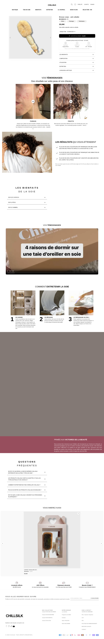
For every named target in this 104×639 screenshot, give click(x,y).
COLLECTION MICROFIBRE (48, 614)
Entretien (64, 617)
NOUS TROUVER (65, 620)
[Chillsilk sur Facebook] (6, 626)
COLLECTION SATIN (46, 620)
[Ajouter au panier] (78, 566)
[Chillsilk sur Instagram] (9, 626)
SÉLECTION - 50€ (87, 9)
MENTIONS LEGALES (86, 626)
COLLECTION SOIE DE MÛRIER (49, 611)
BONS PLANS (74, 9)
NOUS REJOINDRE (66, 623)
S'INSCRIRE (95, 598)
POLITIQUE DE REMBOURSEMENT (89, 623)
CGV (83, 617)
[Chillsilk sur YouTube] (14, 626)
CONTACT (84, 629)
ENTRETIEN (49, 9)
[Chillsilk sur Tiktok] (11, 626)
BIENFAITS (38, 9)
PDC (83, 620)
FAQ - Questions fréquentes (87, 614)
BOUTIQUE (15, 9)
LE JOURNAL (61, 9)
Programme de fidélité (66, 614)
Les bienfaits (64, 611)
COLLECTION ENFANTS (47, 617)
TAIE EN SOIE (26, 9)
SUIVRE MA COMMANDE (87, 611)
